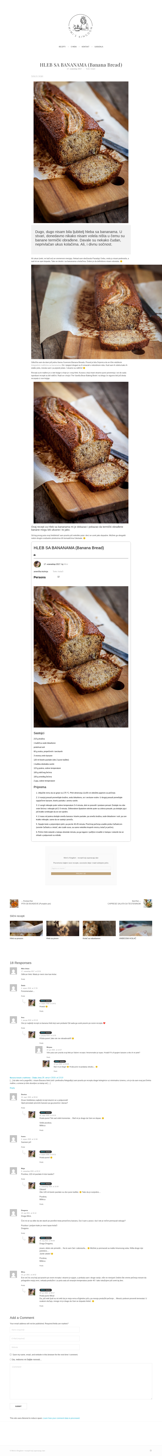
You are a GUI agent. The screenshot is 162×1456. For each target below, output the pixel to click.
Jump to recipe (37, 76)
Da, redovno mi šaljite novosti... (26, 1359)
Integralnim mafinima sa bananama (46, 365)
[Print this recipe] (34, 555)
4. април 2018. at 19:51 (47, 1003)
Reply (23, 979)
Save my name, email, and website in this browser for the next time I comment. (45, 1355)
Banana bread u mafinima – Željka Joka (26, 1078)
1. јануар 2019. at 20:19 (29, 1020)
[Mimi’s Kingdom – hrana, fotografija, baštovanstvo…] (81, 25)
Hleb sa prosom (16, 938)
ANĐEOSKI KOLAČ (127, 938)
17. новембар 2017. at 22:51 (31, 971)
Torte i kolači (90, 69)
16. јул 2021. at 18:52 (28, 1275)
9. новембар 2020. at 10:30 (48, 1186)
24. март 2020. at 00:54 (29, 1097)
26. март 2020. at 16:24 (47, 1115)
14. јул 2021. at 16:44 (61, 1064)
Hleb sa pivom (52, 938)
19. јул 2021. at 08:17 (47, 1293)
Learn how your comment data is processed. (61, 1418)
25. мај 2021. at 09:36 (47, 1241)
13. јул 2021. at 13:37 (54, 1050)
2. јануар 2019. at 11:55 (47, 1035)
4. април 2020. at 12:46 (29, 1139)
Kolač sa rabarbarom (91, 938)
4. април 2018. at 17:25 (29, 988)
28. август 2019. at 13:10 (52, 1078)
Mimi (66, 564)
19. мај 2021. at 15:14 (28, 1213)
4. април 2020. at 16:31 (47, 1154)
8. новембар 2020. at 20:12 (30, 1171)
